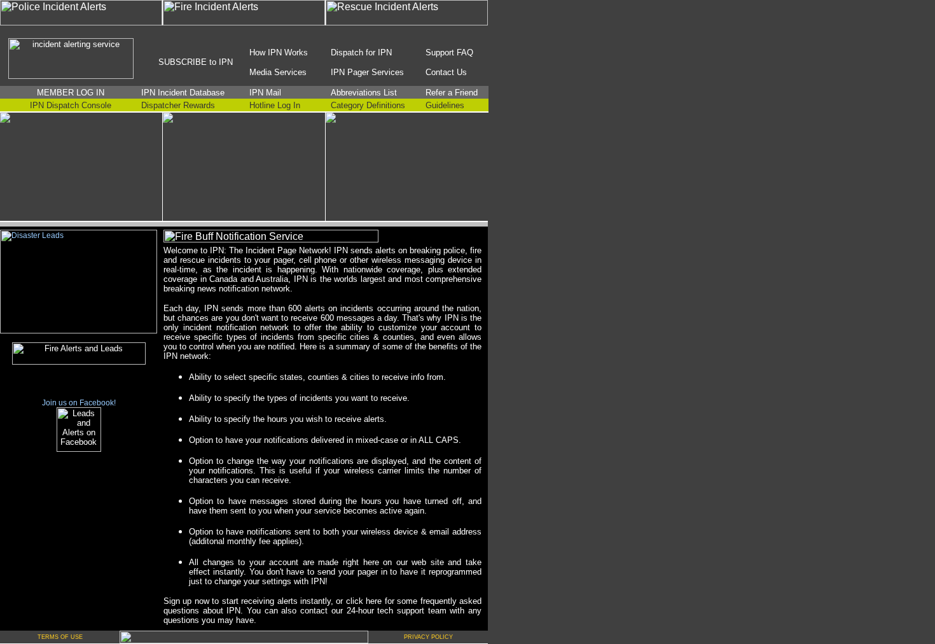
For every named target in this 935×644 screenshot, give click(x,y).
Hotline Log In (274, 105)
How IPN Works (278, 52)
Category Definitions (368, 105)
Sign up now (186, 601)
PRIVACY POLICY (428, 637)
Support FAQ (449, 52)
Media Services (278, 72)
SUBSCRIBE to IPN (195, 62)
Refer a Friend (452, 92)
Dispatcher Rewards (178, 105)
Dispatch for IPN (361, 52)
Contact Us (446, 72)
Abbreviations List (364, 92)
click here (364, 601)
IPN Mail (265, 92)
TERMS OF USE (60, 637)
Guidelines (445, 105)
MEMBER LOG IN (70, 92)
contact (314, 610)
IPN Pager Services (367, 72)
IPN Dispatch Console (70, 105)
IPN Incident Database (183, 92)
